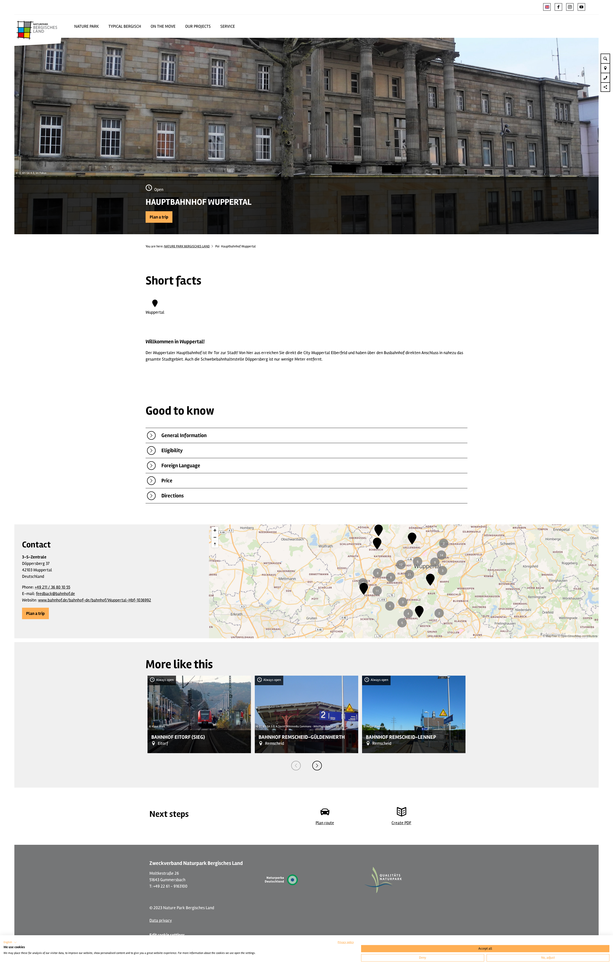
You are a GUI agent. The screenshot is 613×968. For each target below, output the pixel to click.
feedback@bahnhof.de (55, 593)
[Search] (605, 58)
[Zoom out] (214, 537)
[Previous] (296, 765)
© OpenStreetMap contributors (577, 636)
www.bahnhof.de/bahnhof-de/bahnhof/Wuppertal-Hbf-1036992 (94, 600)
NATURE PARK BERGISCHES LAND (187, 246)
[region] (404, 581)
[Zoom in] (214, 530)
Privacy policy (346, 942)
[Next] (317, 765)
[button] (558, 7)
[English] (547, 7)
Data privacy (160, 920)
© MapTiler (550, 636)
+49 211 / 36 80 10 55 (52, 587)
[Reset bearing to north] (214, 544)
